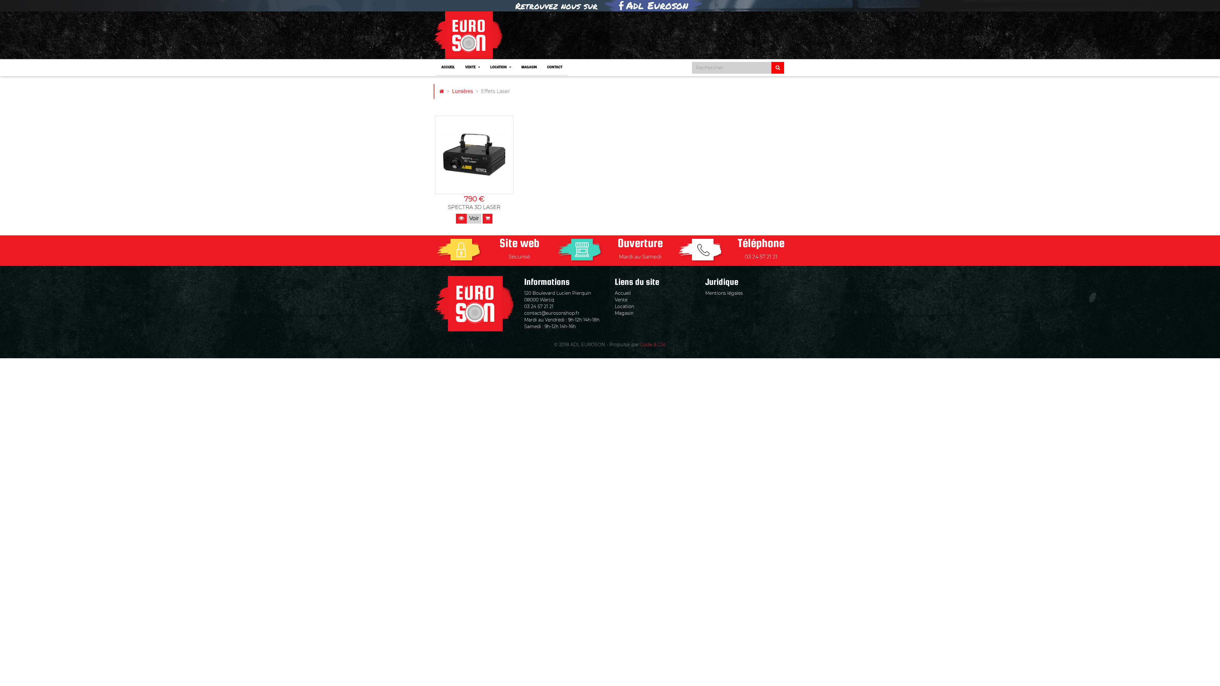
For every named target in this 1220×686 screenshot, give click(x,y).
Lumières (462, 91)
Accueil (448, 67)
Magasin (529, 67)
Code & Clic (653, 344)
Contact (554, 67)
